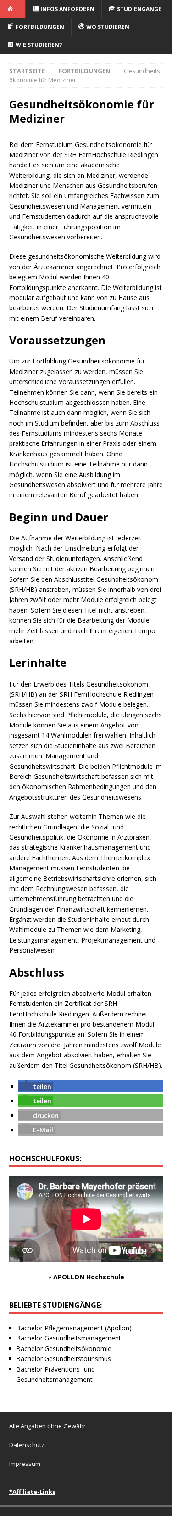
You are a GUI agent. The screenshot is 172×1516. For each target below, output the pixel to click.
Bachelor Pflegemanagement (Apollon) (74, 1327)
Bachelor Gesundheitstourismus (63, 1358)
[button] (35, 1086)
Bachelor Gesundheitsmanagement (68, 1338)
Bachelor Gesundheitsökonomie (63, 1348)
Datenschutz (26, 1445)
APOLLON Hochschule (88, 1276)
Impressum (24, 1463)
